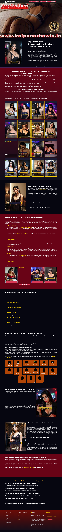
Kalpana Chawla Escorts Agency (30, 530)
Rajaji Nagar (53, 373)
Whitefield (44, 364)
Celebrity (20, 515)
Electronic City (9, 365)
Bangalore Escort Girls (28, 467)
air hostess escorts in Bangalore (26, 227)
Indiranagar (9, 372)
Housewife (20, 518)
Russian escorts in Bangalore (21, 248)
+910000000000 (48, 512)
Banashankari (27, 364)
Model (20, 519)
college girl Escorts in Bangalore (21, 233)
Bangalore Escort (32, 195)
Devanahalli (35, 364)
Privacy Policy (8, 525)
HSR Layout (18, 373)
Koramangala (27, 372)
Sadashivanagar (35, 372)
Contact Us (53, 1)
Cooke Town (31, 381)
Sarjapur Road (18, 365)
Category (47, 1)
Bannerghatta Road (44, 373)
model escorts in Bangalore (23, 255)
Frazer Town (22, 381)
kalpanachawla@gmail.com (51, 516)
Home (31, 1)
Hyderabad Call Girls (8, 522)
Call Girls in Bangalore (42, 189)
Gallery (36, 1)
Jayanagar (52, 364)
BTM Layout (40, 381)
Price (42, 1)
